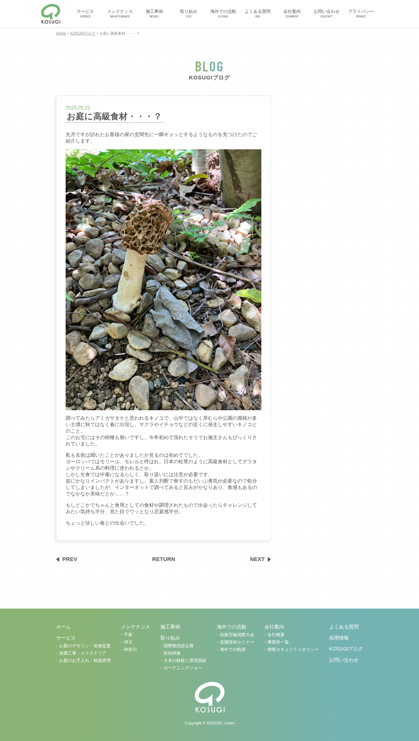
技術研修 (172, 653)
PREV (69, 559)
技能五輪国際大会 (237, 634)
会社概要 (276, 634)
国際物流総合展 (178, 646)
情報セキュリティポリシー (293, 649)
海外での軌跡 (233, 649)
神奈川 (130, 649)
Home (61, 33)
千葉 (128, 634)
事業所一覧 (278, 642)
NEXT (257, 559)
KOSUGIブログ (82, 33)
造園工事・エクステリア (82, 653)
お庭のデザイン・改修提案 (85, 646)
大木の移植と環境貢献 (184, 660)
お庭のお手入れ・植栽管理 (85, 660)
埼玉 (128, 642)
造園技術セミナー (237, 642)
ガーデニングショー (182, 668)
